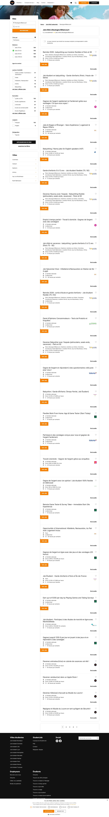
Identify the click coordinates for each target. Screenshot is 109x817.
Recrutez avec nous (15, 775)
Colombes (15, 159)
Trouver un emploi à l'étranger (41, 780)
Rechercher (24, 30)
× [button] (107, 800)
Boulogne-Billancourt (65, 24)
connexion (94, 2)
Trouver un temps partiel (39, 783)
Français (17, 122)
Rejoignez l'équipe (38, 749)
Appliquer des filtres (24, 142)
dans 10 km (18, 47)
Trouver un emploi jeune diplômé (42, 795)
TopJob (17, 135)
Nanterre (14, 168)
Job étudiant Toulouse (16, 767)
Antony (14, 172)
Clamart (14, 164)
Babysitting (18, 87)
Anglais (17, 125)
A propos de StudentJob (39, 740)
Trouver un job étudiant (39, 792)
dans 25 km (18, 50)
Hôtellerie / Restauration (21, 80)
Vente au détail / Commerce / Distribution (23, 73)
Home (42, 24)
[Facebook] (60, 741)
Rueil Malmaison (16, 180)
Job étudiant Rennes (15, 764)
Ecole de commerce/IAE (21, 107)
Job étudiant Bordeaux (16, 740)
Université (18, 104)
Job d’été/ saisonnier (52, 24)
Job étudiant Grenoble (16, 743)
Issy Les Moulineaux (17, 176)
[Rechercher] (75, 3)
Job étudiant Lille (14, 746)
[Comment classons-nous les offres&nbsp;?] (35, 37)
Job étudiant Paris (15, 761)
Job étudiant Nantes (15, 758)
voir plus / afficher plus (19, 89)
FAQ (34, 743)
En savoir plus (73, 804)
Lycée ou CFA (19, 98)
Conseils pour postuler (39, 798)
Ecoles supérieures (20, 101)
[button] (54, 814)
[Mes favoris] (71, 3)
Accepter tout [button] (48, 811)
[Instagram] (57, 741)
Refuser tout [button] (60, 811)
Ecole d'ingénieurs (20, 111)
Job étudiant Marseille (16, 755)
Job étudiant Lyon (15, 749)
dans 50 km (18, 53)
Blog (38, 2)
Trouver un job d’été (38, 786)
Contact (43, 2)
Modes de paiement (15, 783)
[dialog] (54, 808)
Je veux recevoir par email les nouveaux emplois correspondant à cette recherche (67, 42)
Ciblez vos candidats (16, 780)
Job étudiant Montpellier (16, 752)
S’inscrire (12, 777)
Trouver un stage (37, 789)
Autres (17, 83)
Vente (16, 77)
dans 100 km (18, 57)
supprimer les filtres (24, 146)
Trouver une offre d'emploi (40, 777)
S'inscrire (83, 2)
